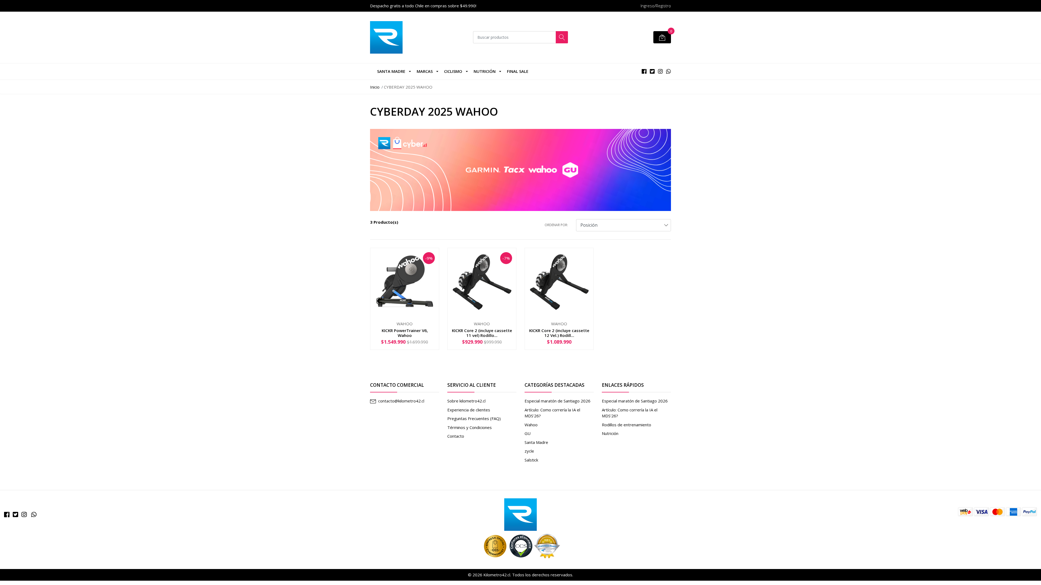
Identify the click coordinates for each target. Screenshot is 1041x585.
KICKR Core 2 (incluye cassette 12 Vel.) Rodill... (559, 333)
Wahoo (531, 424)
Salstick (531, 460)
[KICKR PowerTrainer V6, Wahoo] (404, 281)
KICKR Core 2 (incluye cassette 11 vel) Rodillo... (482, 333)
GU (528, 433)
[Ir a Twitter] (15, 514)
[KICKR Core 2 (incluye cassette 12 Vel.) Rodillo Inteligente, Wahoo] (559, 281)
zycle (529, 451)
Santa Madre (391, 71)
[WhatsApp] (34, 514)
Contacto (455, 436)
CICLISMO (453, 71)
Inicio (375, 87)
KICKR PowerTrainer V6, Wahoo (405, 333)
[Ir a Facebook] (6, 514)
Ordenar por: (556, 225)
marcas (425, 71)
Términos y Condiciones (469, 427)
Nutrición (485, 71)
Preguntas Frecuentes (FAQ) (474, 418)
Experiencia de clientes (468, 409)
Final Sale (517, 71)
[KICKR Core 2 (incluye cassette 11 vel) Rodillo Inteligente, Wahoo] (482, 281)
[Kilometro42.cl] (520, 514)
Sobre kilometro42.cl (466, 401)
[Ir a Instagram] (24, 514)
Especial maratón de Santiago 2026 (557, 401)
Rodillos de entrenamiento (626, 424)
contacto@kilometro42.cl (401, 401)
